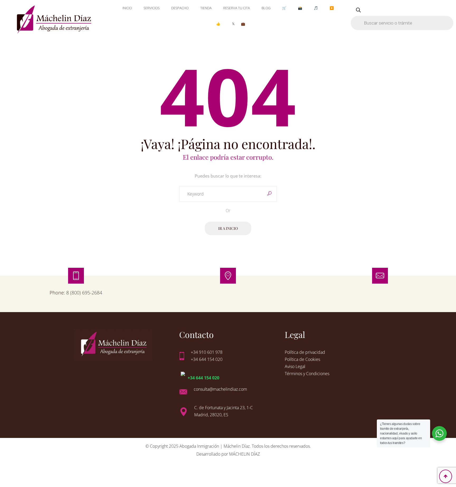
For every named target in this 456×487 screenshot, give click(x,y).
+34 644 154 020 (203, 378)
